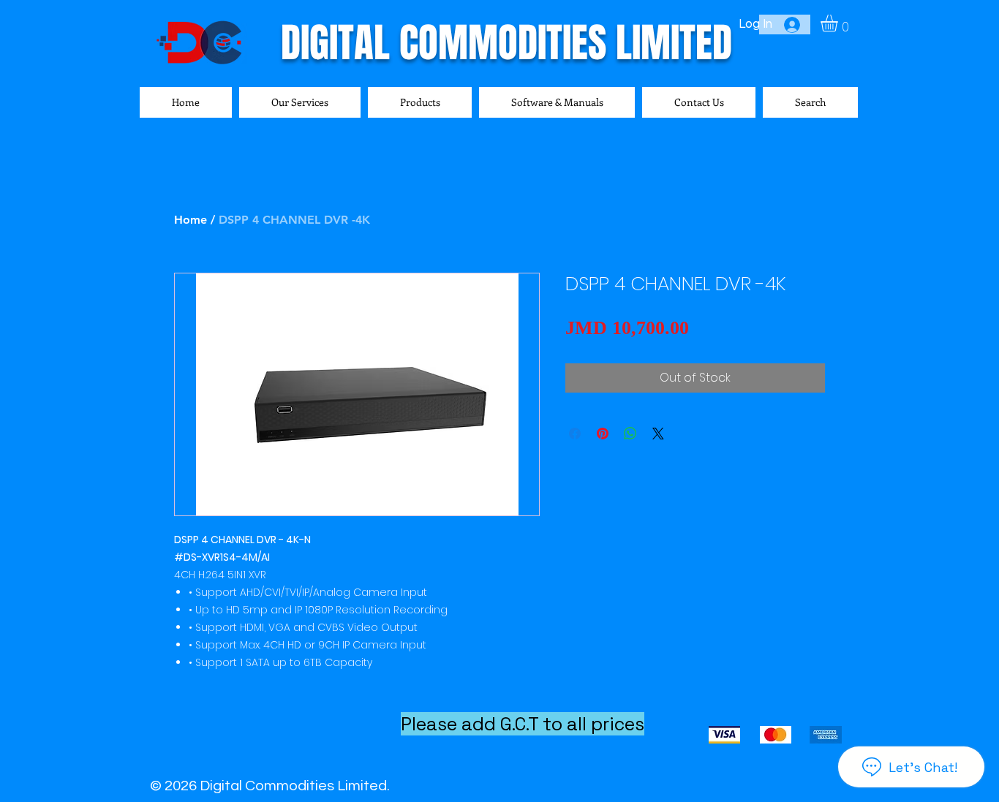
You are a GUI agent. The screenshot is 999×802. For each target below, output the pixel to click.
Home (190, 220)
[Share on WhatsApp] (630, 433)
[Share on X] (658, 433)
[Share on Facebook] (575, 433)
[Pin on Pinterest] (602, 433)
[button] (839, 23)
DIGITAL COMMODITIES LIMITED (506, 42)
